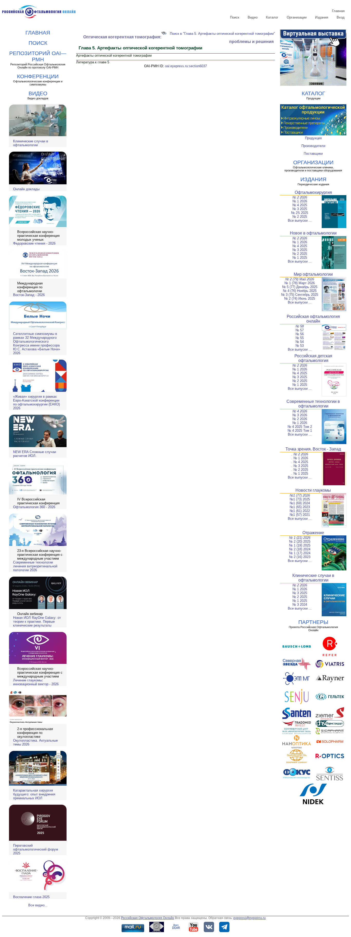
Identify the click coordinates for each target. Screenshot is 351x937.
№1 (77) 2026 (300, 495)
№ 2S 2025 (299, 213)
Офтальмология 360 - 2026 (34, 507)
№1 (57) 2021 (300, 515)
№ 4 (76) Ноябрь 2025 (300, 291)
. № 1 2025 (299, 473)
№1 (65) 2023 (300, 507)
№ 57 (299, 330)
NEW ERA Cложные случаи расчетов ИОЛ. (34, 454)
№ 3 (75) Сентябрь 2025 (299, 295)
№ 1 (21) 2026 (299, 538)
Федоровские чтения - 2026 (34, 243)
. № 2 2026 (299, 454)
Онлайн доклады (26, 189)
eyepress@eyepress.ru (249, 918)
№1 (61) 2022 (300, 511)
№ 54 (299, 342)
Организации (297, 17)
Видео (252, 17)
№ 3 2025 (299, 209)
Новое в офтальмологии (313, 233)
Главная (338, 11)
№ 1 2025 (299, 257)
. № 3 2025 (299, 466)
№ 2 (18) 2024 (299, 549)
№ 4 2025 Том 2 (300, 427)
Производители (313, 146)
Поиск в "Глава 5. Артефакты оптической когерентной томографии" (222, 34)
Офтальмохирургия (313, 192)
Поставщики (313, 153)
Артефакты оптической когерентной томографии (114, 55)
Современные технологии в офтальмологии (313, 403)
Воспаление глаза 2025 (31, 897)
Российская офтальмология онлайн (313, 318)
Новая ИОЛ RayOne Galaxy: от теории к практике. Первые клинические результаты (37, 621)
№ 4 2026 (299, 411)
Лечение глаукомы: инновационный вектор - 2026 (36, 682)
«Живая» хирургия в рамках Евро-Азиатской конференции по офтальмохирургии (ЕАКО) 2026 (36, 402)
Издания (321, 17)
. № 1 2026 (299, 458)
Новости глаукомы (313, 490)
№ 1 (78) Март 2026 (299, 283)
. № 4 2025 (299, 462)
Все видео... (38, 905)
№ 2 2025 (299, 217)
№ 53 (299, 346)
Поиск (234, 17)
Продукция (313, 138)
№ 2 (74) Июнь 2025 (299, 298)
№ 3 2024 (299, 604)
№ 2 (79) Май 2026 (299, 279)
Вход (341, 17)
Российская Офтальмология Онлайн (147, 918)
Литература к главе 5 (92, 62)
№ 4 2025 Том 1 (300, 430)
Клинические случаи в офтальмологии (30, 143)
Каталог (272, 17)
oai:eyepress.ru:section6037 (186, 66)
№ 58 (299, 326)
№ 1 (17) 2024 (299, 553)
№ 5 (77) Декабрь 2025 (299, 287)
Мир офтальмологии (313, 274)
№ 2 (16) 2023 (299, 557)
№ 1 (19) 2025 (299, 545)
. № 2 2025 (299, 470)
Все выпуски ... (300, 220)
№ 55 (299, 338)
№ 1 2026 (299, 201)
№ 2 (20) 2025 (299, 541)
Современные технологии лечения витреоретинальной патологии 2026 (35, 566)
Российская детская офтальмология (313, 358)
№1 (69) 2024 (300, 503)
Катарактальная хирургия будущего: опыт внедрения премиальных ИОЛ (34, 794)
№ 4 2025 (299, 205)
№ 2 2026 (299, 197)
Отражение (313, 533)
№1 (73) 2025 (300, 499)
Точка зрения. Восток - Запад (313, 449)
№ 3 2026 (299, 415)
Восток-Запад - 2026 (29, 295)
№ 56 (299, 334)
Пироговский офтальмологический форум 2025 (35, 849)
